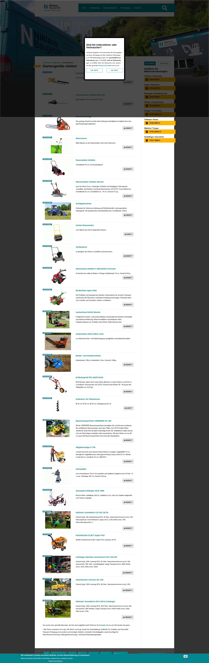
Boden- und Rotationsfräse (88, 356)
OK (186, 656)
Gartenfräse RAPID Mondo (88, 312)
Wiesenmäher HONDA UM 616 (90, 182)
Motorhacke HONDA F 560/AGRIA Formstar (96, 269)
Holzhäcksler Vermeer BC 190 (89, 580)
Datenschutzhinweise (157, 653)
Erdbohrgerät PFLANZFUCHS (89, 377)
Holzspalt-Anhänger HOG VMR (90, 491)
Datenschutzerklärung (55, 661)
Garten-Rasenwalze (85, 225)
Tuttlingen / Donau (151, 119)
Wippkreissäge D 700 (85, 447)
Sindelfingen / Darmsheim (154, 137)
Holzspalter (81, 469)
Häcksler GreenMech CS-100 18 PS (92, 512)
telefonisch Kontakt (105, 65)
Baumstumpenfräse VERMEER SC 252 (93, 421)
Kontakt (102, 625)
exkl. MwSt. (94, 70)
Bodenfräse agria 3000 (86, 290)
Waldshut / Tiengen (151, 128)
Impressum (144, 653)
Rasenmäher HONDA (85, 160)
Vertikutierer (81, 247)
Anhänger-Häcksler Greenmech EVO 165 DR (96, 557)
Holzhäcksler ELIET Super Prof (90, 535)
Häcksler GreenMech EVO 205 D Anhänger (95, 601)
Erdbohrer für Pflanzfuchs (88, 399)
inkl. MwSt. (114, 70)
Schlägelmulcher (83, 204)
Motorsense (81, 138)
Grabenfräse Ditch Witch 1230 (90, 334)
